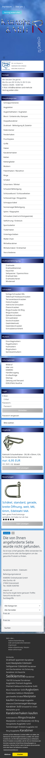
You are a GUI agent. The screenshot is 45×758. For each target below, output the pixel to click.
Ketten (6, 157)
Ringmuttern (11, 349)
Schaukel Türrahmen (21, 680)
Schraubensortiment (14, 328)
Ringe (5, 175)
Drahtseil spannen (15, 659)
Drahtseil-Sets (11, 276)
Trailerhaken (8, 230)
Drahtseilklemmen (13, 268)
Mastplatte (29, 693)
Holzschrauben (12, 302)
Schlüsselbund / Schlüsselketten (16, 193)
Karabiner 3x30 (13, 706)
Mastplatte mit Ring (30, 721)
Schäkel (6, 180)
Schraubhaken (12, 318)
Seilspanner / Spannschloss (17, 273)
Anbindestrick (12, 717)
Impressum (7, 6)
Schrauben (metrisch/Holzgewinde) (18, 216)
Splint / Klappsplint (11, 211)
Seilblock (20, 693)
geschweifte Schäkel (14, 696)
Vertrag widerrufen (12, 12)
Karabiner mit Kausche (15, 672)
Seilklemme (15, 676)
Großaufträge (11, 375)
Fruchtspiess (8, 139)
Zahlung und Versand (15, 380)
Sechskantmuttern (13, 352)
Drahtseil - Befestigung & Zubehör (17, 125)
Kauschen (10, 270)
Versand (17, 464)
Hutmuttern (11, 346)
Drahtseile (10, 265)
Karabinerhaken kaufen (22, 713)
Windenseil (10, 281)
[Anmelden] (39, 41)
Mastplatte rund (13, 721)
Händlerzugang (12, 372)
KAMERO (9, 370)
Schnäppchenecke (11, 103)
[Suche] (39, 38)
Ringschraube (26, 717)
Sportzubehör (9, 225)
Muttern (6, 166)
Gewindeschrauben (14, 326)
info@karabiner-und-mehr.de (20, 87)
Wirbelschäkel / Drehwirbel (14, 248)
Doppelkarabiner (10, 121)
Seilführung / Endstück (12, 220)
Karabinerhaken (10, 152)
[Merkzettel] (39, 47)
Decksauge (20, 700)
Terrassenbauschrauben (16, 299)
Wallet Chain (8, 239)
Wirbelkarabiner (10, 243)
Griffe (5, 143)
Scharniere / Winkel (11, 184)
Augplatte (14, 730)
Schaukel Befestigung (12, 189)
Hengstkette (11, 723)
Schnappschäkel (10, 202)
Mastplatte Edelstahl (21, 663)
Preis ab (6, 613)
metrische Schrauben (14, 304)
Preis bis (6, 620)
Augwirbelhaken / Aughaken (15, 112)
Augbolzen (32, 689)
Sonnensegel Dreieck (16, 726)
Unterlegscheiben (10, 234)
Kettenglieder (9, 162)
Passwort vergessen (10, 415)
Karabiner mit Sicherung (23, 669)
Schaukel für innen (29, 706)
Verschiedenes (9, 252)
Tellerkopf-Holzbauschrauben (18, 296)
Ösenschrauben (12, 307)
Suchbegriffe (8, 598)
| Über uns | (19, 6)
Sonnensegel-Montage (25, 703)
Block (8, 690)
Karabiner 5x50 (18, 689)
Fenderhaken (8, 134)
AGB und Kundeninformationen (19, 643)
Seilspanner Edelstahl (16, 666)
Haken (6, 148)
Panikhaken (11, 693)
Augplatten (8, 107)
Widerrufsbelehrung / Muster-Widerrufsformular (18, 648)
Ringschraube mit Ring (15, 310)
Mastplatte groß (13, 709)
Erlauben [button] (20, 754)
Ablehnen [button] (7, 754)
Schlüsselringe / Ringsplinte (14, 198)
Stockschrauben (12, 320)
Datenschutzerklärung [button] (10, 750)
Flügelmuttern (12, 344)
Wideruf (9, 364)
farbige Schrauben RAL (15, 294)
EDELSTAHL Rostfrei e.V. (18, 68)
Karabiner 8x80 (30, 686)
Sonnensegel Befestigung (14, 207)
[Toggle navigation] (4, 57)
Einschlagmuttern (13, 341)
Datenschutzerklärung (16, 641)
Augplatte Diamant (14, 683)
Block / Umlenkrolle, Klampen (15, 116)
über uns (9, 367)
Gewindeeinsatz (12, 323)
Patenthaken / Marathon (13, 171)
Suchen (7, 628)
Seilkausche (19, 686)
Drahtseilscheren (13, 278)
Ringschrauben (12, 312)
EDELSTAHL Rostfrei (14, 383)
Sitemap (9, 378)
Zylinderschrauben (13, 315)
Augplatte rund (24, 723)
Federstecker (8, 130)
